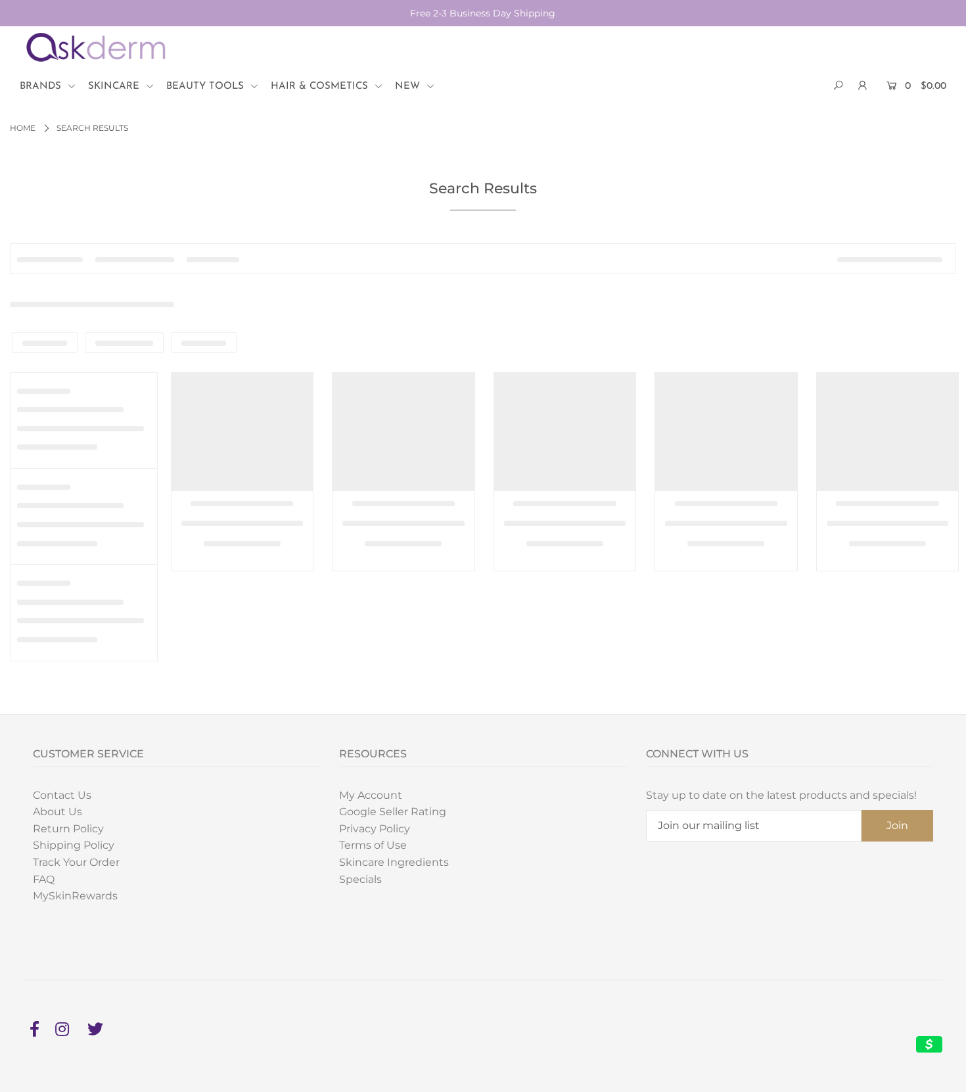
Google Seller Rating (392, 811)
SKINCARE (115, 86)
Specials (360, 879)
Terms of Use (373, 845)
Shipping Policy (73, 845)
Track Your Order (76, 862)
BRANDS (42, 86)
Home (22, 128)
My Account (370, 795)
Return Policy (68, 828)
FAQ (44, 879)
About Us (57, 811)
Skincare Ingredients (394, 862)
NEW (409, 86)
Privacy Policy (374, 828)
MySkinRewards (75, 896)
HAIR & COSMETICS (321, 86)
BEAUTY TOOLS (206, 86)
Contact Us (62, 795)
